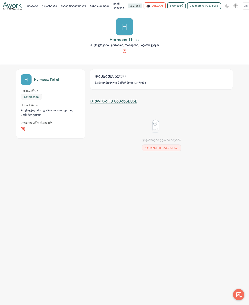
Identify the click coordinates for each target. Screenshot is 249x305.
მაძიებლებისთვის (73, 5)
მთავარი (32, 5)
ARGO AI (157, 5)
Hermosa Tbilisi (46, 79)
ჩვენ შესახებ (118, 5)
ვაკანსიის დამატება (204, 5)
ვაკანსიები (49, 5)
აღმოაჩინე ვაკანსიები (161, 148)
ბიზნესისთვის (100, 5)
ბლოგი (175, 5)
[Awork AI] (238, 294)
